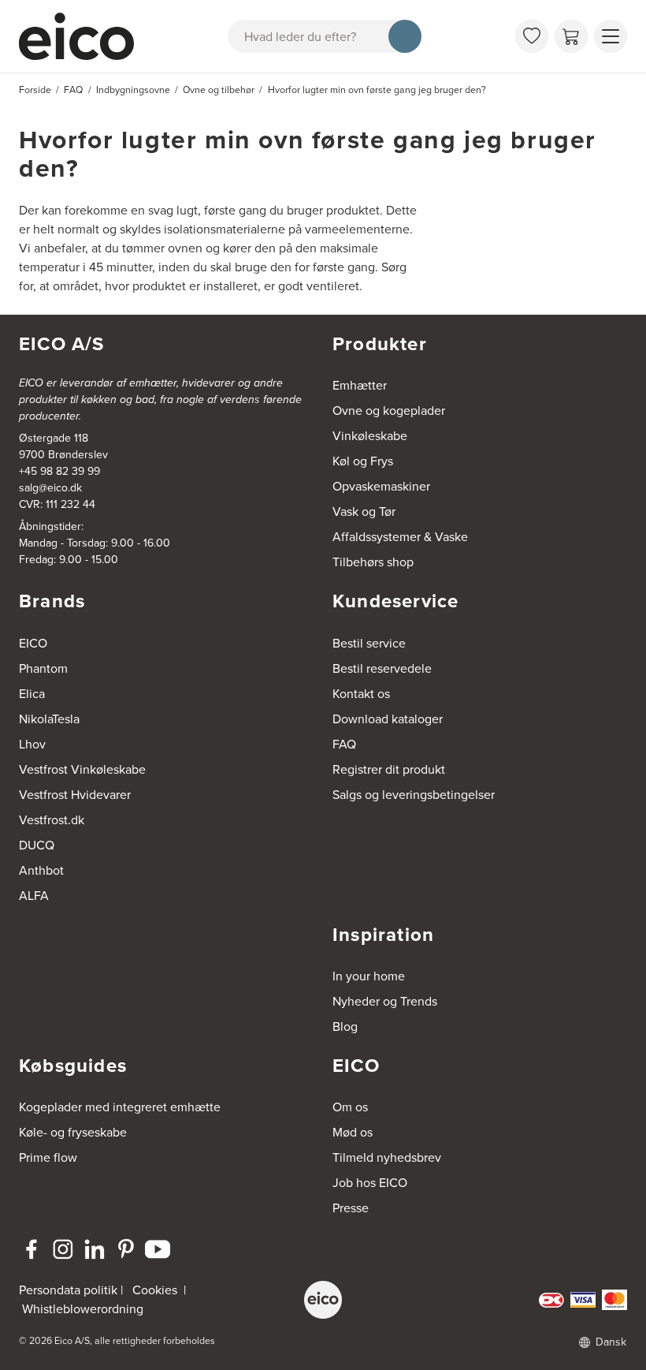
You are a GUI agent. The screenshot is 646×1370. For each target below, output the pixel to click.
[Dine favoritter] (531, 36)
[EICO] (323, 1300)
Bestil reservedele (382, 668)
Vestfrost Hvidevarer (75, 795)
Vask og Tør (363, 511)
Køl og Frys (362, 461)
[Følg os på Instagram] (63, 1249)
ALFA (34, 896)
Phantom (43, 668)
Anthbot (41, 870)
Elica (32, 694)
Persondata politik (68, 1290)
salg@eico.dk (50, 488)
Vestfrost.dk (51, 820)
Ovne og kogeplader (388, 410)
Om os (350, 1107)
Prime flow (48, 1157)
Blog (345, 1026)
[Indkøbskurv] (571, 36)
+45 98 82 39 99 (59, 471)
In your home (368, 976)
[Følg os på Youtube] (157, 1249)
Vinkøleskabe (369, 436)
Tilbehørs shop (373, 562)
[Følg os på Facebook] (31, 1249)
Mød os (352, 1132)
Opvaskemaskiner (381, 486)
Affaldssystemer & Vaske (400, 537)
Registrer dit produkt (388, 769)
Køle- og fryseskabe (73, 1132)
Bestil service (369, 643)
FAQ (344, 744)
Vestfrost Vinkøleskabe (82, 769)
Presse (350, 1208)
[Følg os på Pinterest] (126, 1249)
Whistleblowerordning (82, 1309)
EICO (33, 643)
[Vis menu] (610, 36)
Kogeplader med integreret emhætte (120, 1107)
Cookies (154, 1290)
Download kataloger (387, 719)
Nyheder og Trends (384, 1001)
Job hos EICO (369, 1183)
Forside (35, 90)
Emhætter (359, 385)
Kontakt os (361, 694)
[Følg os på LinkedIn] (94, 1249)
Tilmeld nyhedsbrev (386, 1157)
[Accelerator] (79, 36)
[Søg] (404, 36)
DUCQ (36, 845)
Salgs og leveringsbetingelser (413, 795)
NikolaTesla (49, 719)
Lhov (32, 744)
